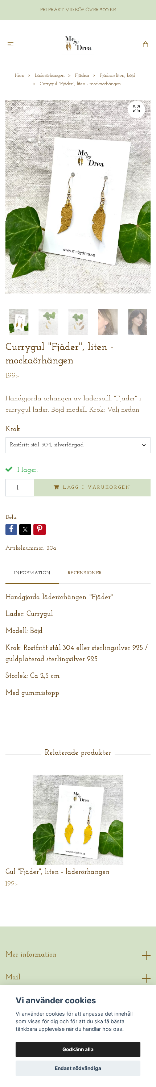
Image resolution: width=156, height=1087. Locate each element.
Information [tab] (32, 573)
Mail (12, 977)
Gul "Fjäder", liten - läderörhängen (57, 872)
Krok (12, 429)
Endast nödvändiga (78, 1068)
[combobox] (78, 445)
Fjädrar (82, 75)
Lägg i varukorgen (97, 487)
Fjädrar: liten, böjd (117, 75)
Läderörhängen (50, 75)
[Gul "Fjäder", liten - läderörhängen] (78, 820)
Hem (19, 75)
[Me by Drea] (78, 44)
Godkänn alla (78, 1049)
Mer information (31, 954)
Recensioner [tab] (85, 573)
